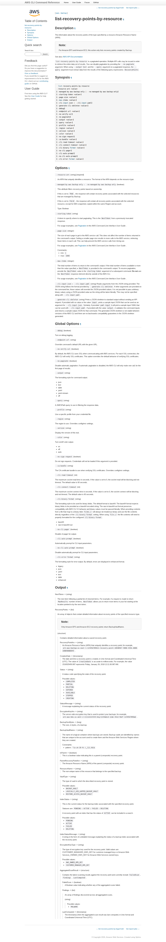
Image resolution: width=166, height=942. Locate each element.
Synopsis (30, 33)
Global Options (33, 37)
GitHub (96, 2)
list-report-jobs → (133, 8)
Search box (29, 50)
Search (45, 54)
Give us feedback (31, 73)
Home (66, 2)
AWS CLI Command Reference (42, 2)
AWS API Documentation (73, 57)
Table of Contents (36, 21)
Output (29, 40)
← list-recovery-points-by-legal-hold (110, 8)
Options (30, 35)
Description (31, 30)
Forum (87, 2)
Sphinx (138, 937)
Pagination (82, 226)
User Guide (76, 2)
